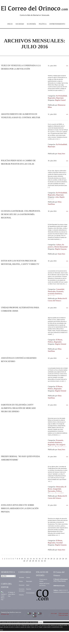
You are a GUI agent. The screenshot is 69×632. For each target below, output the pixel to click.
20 (51, 559)
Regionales (51, 98)
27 (27, 561)
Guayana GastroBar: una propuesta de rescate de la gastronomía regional (20, 214)
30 (36, 561)
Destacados (52, 291)
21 (54, 559)
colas (57, 197)
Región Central (60, 100)
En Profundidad (61, 96)
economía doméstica (55, 293)
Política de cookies (63, 615)
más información (34, 622)
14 (33, 559)
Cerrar (1, 630)
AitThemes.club (5, 614)
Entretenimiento (57, 24)
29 (33, 561)
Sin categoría (60, 445)
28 (30, 561)
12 (28, 559)
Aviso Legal (54, 613)
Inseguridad (57, 489)
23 (60, 559)
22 (57, 559)
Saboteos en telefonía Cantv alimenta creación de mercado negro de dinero (18, 408)
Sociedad (20, 24)
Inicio (10, 24)
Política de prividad (63, 613)
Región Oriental (60, 344)
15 (36, 559)
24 (63, 559)
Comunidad (60, 289)
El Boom (59, 340)
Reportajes (60, 98)
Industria (21, 594)
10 (22, 559)
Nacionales (51, 491)
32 (42, 561)
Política (42, 24)
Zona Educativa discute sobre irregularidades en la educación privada (19, 508)
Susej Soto (61, 153)
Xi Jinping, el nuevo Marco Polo (11, 594)
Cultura (58, 245)
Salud (27, 585)
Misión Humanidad (60, 247)
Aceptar (40, 622)
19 (48, 559)
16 (39, 559)
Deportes (28, 589)
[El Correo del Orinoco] (34, 9)
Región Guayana (60, 249)
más (67, 65)
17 (42, 559)
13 (31, 559)
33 (45, 561)
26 (24, 561)
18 (45, 559)
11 (25, 559)
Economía (31, 24)
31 (39, 561)
